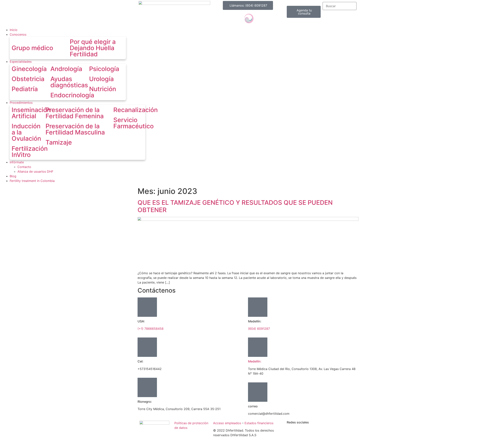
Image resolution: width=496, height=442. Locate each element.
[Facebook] (217, 18)
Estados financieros (259, 423)
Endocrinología (72, 95)
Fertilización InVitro (30, 151)
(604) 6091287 (259, 329)
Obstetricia (28, 79)
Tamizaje (59, 142)
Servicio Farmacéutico (133, 123)
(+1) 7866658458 (151, 329)
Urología (101, 79)
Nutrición (102, 89)
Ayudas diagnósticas (69, 82)
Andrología (66, 69)
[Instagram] (227, 18)
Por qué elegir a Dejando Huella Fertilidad (93, 48)
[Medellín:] (257, 347)
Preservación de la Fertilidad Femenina (75, 113)
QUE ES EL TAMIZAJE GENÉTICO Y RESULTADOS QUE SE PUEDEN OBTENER (235, 206)
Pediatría (25, 89)
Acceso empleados (227, 423)
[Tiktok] (259, 18)
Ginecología (29, 69)
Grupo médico (32, 48)
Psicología (104, 69)
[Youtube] (238, 18)
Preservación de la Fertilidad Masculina (75, 129)
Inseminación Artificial (31, 113)
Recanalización (135, 110)
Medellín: (254, 361)
